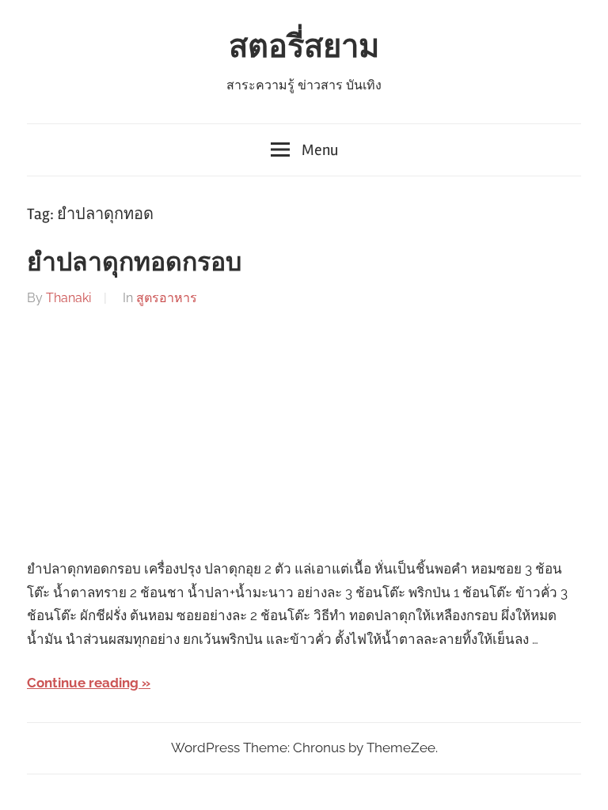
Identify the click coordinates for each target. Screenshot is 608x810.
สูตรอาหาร (166, 297)
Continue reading (83, 683)
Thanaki (68, 297)
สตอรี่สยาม (304, 47)
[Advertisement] (304, 433)
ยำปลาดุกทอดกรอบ (134, 262)
